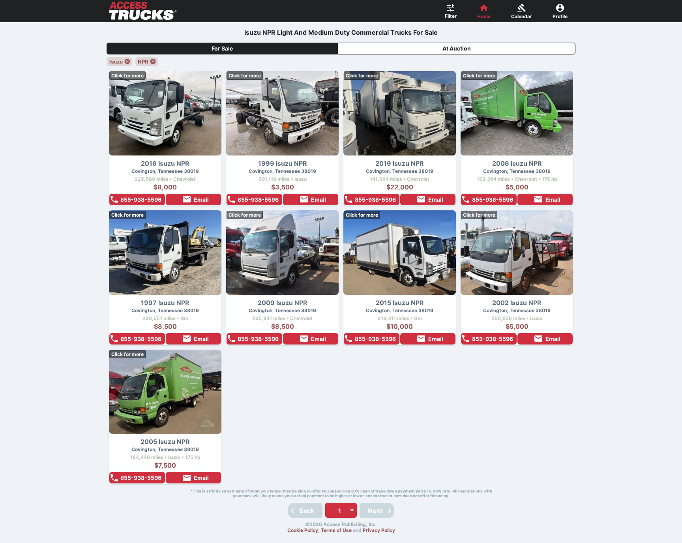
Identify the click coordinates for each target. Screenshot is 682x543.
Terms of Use (336, 530)
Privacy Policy (379, 530)
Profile (560, 16)
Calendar (521, 16)
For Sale (222, 48)
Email (201, 199)
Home (484, 16)
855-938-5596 (140, 199)
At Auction (456, 48)
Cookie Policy (302, 530)
